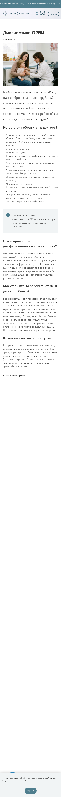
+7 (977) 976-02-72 (20, 13)
